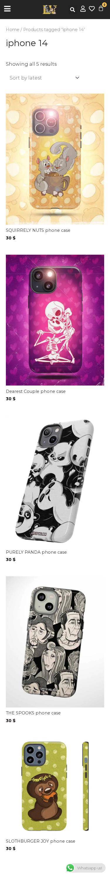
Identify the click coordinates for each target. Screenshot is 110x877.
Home (12, 29)
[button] (72, 9)
